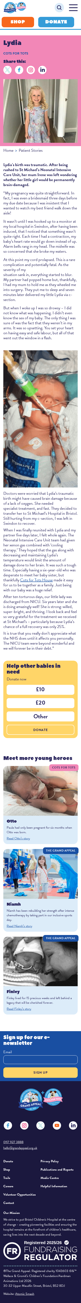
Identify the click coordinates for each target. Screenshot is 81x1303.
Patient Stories (31, 150)
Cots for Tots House (36, 580)
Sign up (40, 1072)
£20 (40, 702)
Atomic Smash (24, 1293)
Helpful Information (53, 1186)
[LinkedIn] (42, 70)
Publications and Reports (57, 1169)
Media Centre (49, 1177)
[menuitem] (20, 1161)
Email (7, 1051)
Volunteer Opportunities (19, 1194)
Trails (6, 1177)
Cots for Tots (15, 53)
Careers (8, 1186)
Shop (18, 22)
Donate (56, 22)
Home (8, 150)
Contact (8, 1202)
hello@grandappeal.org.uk (20, 1147)
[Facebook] (19, 70)
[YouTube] (57, 1125)
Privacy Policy (49, 1161)
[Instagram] (31, 70)
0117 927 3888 (13, 1142)
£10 (40, 689)
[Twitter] (7, 70)
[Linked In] (73, 1125)
